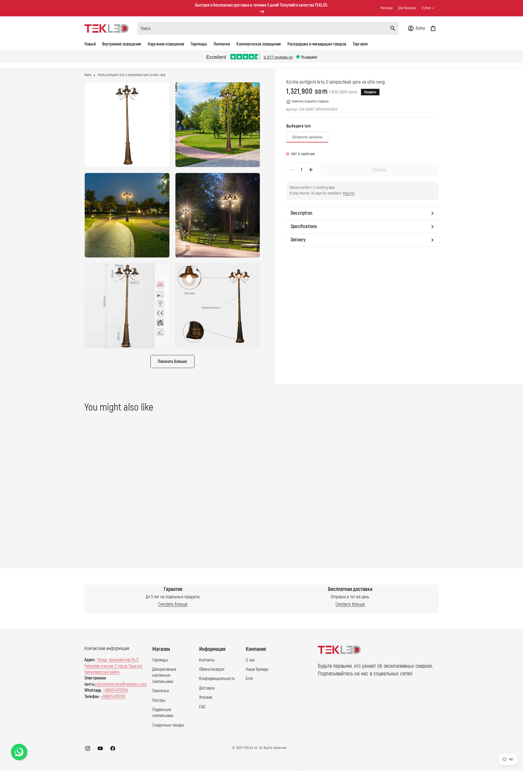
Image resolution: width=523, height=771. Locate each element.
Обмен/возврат (211, 669)
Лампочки (160, 691)
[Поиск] (393, 28)
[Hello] (19, 752)
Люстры (158, 700)
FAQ (202, 707)
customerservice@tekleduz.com (121, 684)
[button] (416, 28)
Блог (249, 679)
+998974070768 (115, 690)
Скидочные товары (168, 725)
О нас (250, 660)
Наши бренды (257, 669)
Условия (205, 697)
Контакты (207, 660)
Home (87, 75)
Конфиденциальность (217, 679)
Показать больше (172, 361)
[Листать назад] (79, 486)
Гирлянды (160, 660)
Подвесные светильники (162, 713)
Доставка (206, 688)
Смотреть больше (172, 604)
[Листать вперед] (443, 486)
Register (349, 193)
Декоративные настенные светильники (164, 676)
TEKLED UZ (250, 748)
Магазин (387, 8)
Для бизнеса (407, 8)
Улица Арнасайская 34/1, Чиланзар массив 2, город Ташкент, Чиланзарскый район (113, 666)
